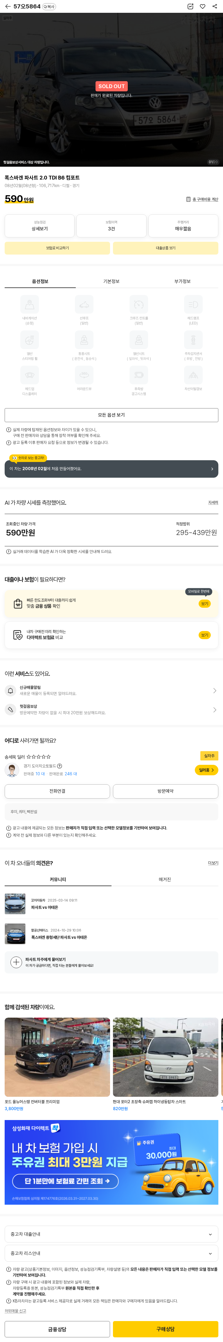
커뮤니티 (58, 879)
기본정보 (111, 281)
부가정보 (183, 281)
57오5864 (33, 6)
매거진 (165, 879)
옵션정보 (40, 281)
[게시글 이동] (111, 904)
